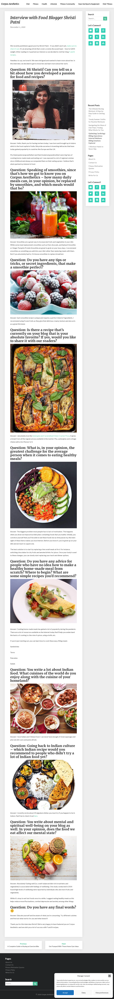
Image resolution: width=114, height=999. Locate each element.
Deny (84, 993)
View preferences (102, 993)
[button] (109, 976)
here (35, 816)
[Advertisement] (50, 37)
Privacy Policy (94, 172)
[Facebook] (97, 30)
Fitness (35, 4)
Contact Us (93, 163)
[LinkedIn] (103, 37)
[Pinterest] (97, 43)
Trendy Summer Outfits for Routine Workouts (97, 120)
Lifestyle (53, 4)
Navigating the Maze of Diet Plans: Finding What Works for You (97, 127)
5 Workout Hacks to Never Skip (96, 148)
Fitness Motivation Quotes (96, 167)
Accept (65, 993)
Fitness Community (67, 4)
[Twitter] (91, 37)
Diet (28, 4)
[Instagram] (103, 30)
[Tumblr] (97, 37)
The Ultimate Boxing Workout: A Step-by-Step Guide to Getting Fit (97, 112)
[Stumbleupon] (103, 43)
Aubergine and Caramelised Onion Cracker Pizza (51, 436)
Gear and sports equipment (88, 4)
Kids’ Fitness (107, 4)
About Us (92, 159)
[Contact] (91, 30)
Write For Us (93, 175)
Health (44, 4)
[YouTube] (91, 43)
